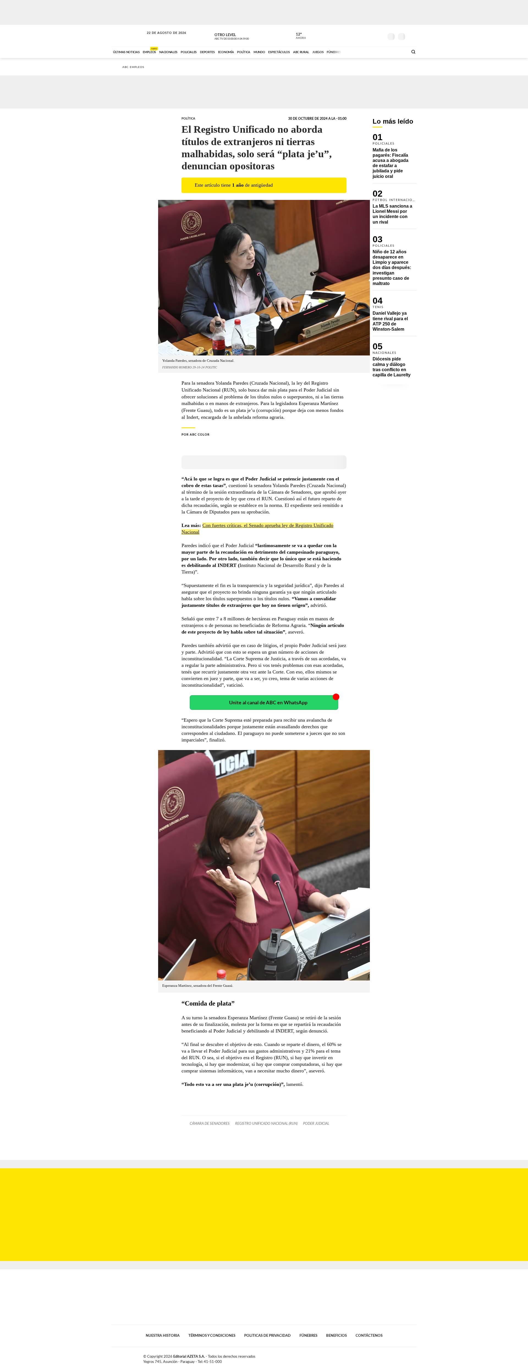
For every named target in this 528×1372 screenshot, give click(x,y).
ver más (298, 36)
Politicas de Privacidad (267, 1335)
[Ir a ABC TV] (360, 51)
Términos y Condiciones (211, 1335)
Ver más (395, 158)
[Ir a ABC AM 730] (375, 51)
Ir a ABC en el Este (161, 38)
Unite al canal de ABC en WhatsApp (268, 702)
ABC (128, 35)
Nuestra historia (163, 1335)
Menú (411, 35)
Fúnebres (308, 1335)
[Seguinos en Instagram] (379, 35)
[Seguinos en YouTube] (371, 35)
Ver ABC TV (242, 35)
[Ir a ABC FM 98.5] (397, 51)
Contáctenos (369, 1335)
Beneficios (336, 1335)
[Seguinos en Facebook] (355, 35)
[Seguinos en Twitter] (363, 35)
